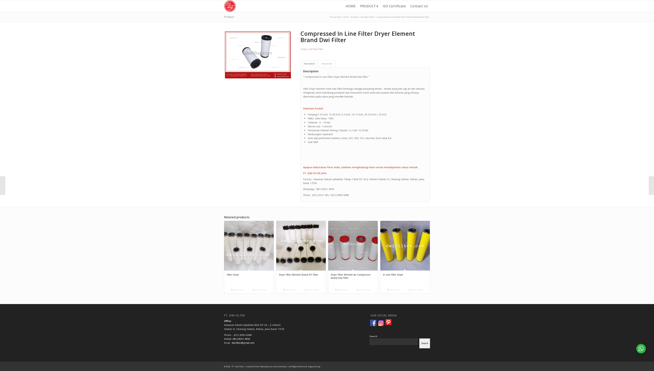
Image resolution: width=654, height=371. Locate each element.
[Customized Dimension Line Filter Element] (651, 185)
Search (373, 336)
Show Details (260, 290)
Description (309, 63)
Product (229, 17)
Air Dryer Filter (316, 49)
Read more (238, 290)
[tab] (309, 63)
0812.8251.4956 (241, 338)
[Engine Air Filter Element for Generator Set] (2, 185)
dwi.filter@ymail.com (243, 342)
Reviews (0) (327, 63)
